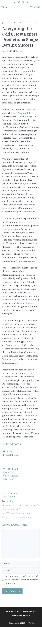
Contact (9, 611)
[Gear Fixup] (6, 7)
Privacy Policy (29, 611)
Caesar (18, 51)
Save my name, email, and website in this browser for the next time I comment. (22, 580)
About (18, 611)
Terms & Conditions (21, 615)
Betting (9, 501)
